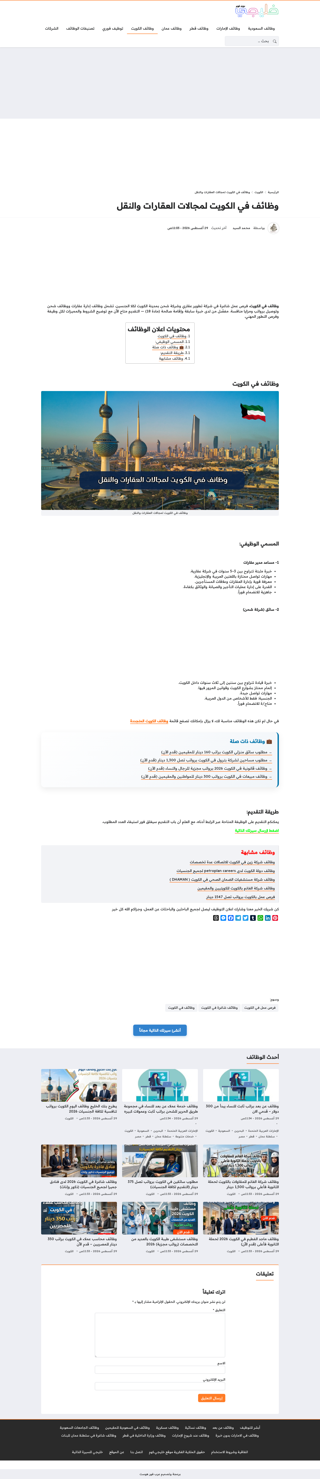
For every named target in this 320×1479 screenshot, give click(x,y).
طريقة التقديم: (172, 353)
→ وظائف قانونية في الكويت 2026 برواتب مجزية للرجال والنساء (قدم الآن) (210, 768)
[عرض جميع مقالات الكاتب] (273, 228)
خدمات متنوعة (184, 1136)
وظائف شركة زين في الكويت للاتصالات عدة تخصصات (232, 862)
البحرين (239, 1130)
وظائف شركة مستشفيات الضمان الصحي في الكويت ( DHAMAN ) (222, 879)
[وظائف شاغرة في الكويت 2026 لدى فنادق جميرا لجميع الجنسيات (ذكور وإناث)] (79, 1171)
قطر (251, 1136)
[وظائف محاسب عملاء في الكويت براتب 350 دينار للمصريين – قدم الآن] (79, 1228)
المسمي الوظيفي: (169, 341)
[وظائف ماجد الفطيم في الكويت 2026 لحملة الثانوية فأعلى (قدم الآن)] (241, 1228)
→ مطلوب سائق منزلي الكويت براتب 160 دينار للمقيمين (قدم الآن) (216, 752)
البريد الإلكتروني (214, 1379)
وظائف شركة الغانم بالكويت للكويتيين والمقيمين (236, 888)
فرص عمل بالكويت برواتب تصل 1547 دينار (240, 897)
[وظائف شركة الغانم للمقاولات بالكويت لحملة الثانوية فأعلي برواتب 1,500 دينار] (241, 1171)
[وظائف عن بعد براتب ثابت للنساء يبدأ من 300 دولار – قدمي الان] (241, 1104)
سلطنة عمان (266, 1136)
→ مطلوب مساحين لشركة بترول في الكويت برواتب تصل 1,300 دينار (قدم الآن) (206, 760)
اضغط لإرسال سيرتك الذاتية (257, 830)
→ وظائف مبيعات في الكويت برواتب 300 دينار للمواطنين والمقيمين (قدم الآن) (206, 776)
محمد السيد (241, 228)
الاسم (221, 1363)
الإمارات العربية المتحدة (263, 1130)
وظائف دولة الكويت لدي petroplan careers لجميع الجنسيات (226, 871)
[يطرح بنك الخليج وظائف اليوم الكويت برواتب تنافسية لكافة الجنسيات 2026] (79, 1104)
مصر (242, 1136)
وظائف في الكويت (172, 336)
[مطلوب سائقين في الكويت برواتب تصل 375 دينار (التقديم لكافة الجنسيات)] (160, 1171)
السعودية (224, 1130)
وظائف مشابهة (171, 358)
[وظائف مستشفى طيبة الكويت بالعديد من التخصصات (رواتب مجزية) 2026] (160, 1228)
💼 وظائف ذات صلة (168, 347)
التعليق (219, 1310)
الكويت (258, 192)
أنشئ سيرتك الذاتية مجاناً (160, 1030)
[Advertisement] (160, 82)
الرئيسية (273, 192)
